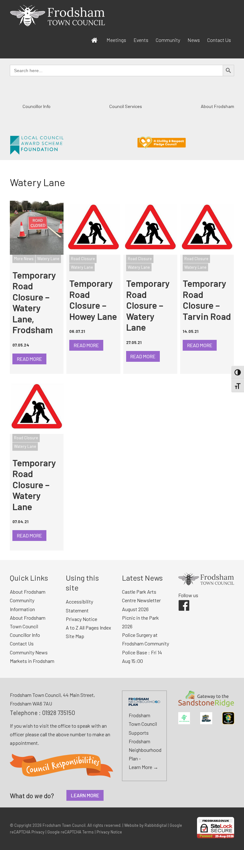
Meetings (116, 40)
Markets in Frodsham (32, 661)
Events (140, 40)
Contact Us (219, 40)
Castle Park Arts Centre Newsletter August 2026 (141, 600)
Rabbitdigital (156, 825)
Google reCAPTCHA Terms (70, 831)
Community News (29, 652)
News (193, 40)
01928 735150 (58, 712)
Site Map (75, 636)
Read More (29, 359)
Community (168, 40)
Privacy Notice (81, 619)
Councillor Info (37, 106)
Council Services (125, 106)
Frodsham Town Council (64, 825)
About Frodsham (217, 106)
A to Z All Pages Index (88, 627)
